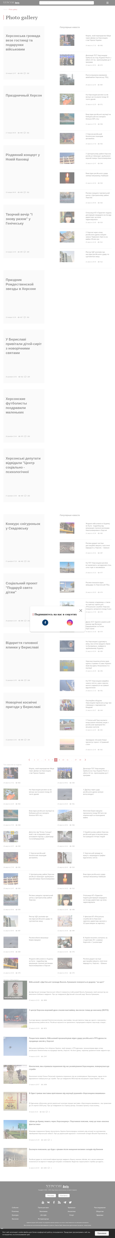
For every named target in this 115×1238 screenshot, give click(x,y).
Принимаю (101, 1233)
